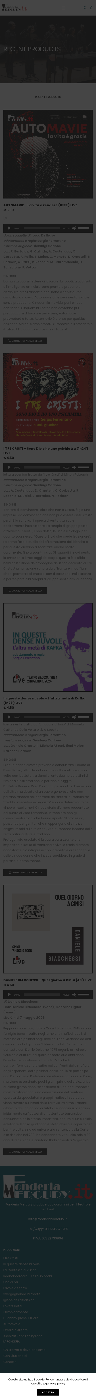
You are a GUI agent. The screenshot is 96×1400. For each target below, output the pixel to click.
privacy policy (55, 1383)
